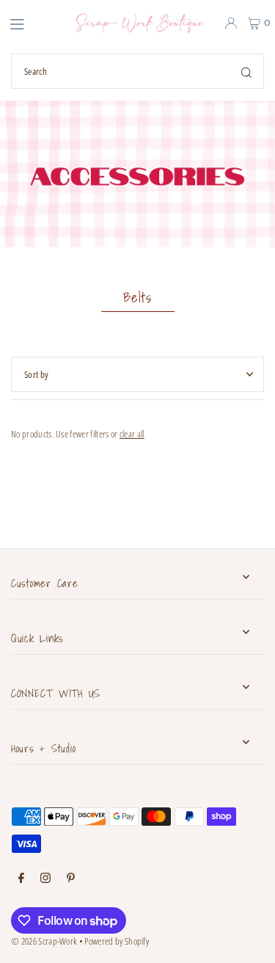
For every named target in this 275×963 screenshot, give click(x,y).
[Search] (246, 71)
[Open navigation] (30, 22)
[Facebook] (21, 878)
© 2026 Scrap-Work (44, 941)
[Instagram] (45, 878)
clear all (132, 433)
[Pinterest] (71, 878)
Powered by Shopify (116, 941)
